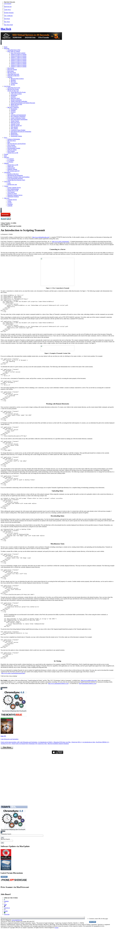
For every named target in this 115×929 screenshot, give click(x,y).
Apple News (7, 9)
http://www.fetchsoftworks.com (40, 237)
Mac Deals (7, 21)
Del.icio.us (7, 907)
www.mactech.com (17, 920)
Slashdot (6, 901)
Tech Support (7, 3)
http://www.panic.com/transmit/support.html (13, 673)
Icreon (56, 927)
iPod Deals (7, 18)
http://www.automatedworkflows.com (58, 683)
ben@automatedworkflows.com (87, 683)
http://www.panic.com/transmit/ (60, 241)
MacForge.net (7, 6)
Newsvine (6, 914)
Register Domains (9, 12)
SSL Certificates (8, 15)
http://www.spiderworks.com (88, 680)
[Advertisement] (7, 779)
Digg (5, 904)
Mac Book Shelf (8, 24)
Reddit (6, 911)
